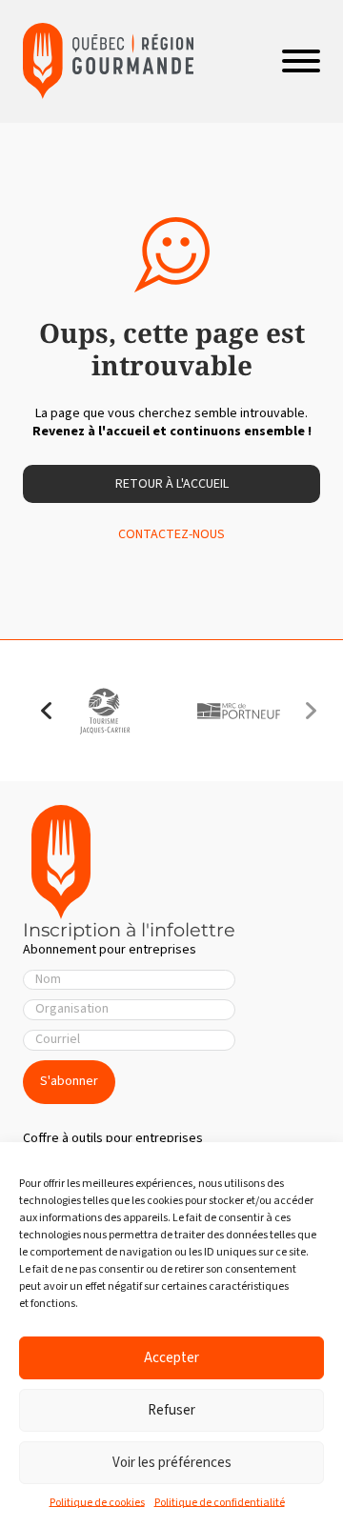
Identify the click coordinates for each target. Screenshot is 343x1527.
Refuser (171, 1410)
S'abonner (69, 1081)
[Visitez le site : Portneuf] (238, 711)
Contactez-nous (171, 535)
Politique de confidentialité (219, 1503)
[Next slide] (310, 710)
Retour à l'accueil (172, 483)
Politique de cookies (97, 1503)
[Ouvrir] (301, 61)
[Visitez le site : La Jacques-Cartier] (104, 711)
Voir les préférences (172, 1463)
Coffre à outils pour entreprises (113, 1138)
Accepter (171, 1358)
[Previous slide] (47, 710)
